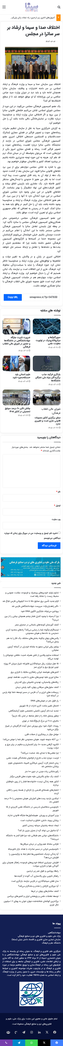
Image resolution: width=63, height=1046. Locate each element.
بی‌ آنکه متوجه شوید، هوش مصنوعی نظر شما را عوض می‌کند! (31, 739)
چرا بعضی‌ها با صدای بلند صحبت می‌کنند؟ (40, 753)
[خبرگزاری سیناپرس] (31, 7)
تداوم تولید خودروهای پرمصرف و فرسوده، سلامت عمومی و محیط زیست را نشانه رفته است (32, 594)
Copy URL (13, 297)
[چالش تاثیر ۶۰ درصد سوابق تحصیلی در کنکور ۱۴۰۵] (16, 397)
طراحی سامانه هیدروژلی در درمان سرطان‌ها (39, 844)
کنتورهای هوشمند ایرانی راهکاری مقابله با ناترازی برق (35, 672)
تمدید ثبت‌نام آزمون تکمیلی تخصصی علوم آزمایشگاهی (34, 711)
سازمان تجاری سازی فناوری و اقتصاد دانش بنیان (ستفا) (36, 939)
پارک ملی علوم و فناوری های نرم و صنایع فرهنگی (39, 936)
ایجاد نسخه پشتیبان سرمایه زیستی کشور (40, 825)
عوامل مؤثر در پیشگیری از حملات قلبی (42, 734)
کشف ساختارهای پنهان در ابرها (45, 891)
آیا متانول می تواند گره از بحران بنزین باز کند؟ (38, 830)
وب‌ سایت (56, 519)
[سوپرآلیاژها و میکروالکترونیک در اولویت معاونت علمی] (46, 326)
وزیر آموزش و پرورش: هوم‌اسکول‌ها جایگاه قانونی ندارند (33, 815)
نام (58, 491)
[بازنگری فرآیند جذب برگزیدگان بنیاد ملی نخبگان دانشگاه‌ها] (46, 363)
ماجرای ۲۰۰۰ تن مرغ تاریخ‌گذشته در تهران (40, 721)
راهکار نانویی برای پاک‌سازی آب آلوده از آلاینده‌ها (36, 876)
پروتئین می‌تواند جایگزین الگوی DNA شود (40, 611)
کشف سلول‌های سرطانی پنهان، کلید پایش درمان (37, 687)
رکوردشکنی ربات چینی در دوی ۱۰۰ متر (42, 771)
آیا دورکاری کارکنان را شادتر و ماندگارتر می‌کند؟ (38, 886)
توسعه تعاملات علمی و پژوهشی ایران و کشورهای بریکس (33, 896)
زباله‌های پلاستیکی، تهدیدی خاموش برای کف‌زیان (37, 682)
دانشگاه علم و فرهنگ (51, 943)
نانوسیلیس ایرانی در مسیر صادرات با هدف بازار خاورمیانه (33, 849)
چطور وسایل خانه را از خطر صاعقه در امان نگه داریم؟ (35, 716)
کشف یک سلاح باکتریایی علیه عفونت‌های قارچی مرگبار (34, 776)
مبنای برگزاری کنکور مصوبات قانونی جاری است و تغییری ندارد (47, 416)
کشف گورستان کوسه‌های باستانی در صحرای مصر (37, 625)
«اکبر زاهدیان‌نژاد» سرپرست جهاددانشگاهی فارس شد (35, 606)
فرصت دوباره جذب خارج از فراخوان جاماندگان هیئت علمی (32, 758)
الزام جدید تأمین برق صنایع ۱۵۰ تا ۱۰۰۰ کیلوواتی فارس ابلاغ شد (30, 601)
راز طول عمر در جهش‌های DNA (45, 700)
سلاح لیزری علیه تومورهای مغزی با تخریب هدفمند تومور (33, 677)
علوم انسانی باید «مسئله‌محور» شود (21, 376)
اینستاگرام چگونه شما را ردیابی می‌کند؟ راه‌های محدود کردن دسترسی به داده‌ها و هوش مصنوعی (32, 631)
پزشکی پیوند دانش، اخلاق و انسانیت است (39, 820)
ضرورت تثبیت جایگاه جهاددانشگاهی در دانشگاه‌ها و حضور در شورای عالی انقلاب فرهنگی (16, 342)
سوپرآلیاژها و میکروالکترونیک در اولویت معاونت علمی (48, 340)
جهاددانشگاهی (54, 932)
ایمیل (57, 505)
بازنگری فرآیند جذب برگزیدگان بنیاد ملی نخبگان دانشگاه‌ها (47, 377)
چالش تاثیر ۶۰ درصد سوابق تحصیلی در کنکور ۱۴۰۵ (17, 410)
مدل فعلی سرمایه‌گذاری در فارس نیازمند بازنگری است (35, 881)
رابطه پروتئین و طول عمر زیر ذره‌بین (43, 871)
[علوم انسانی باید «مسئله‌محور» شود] (16, 363)
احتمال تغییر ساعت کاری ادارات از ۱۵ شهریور (39, 706)
